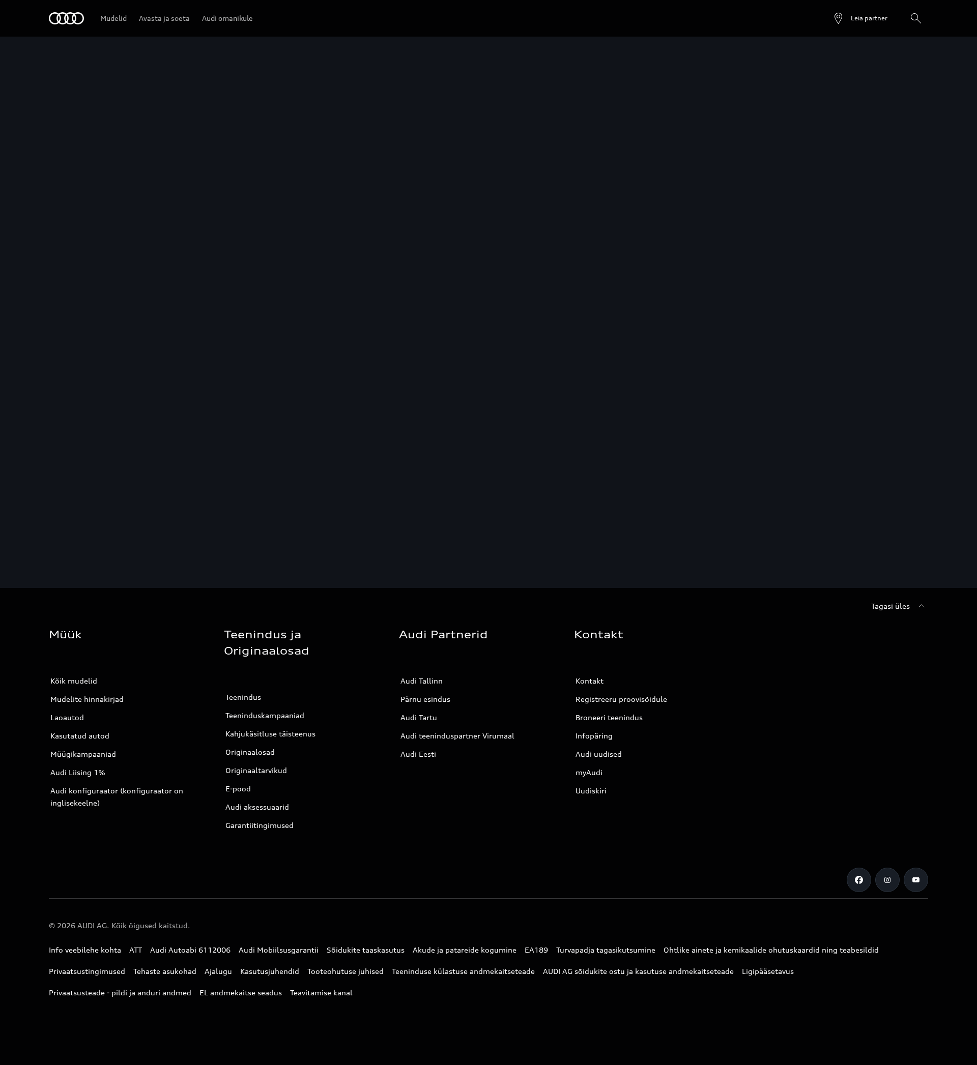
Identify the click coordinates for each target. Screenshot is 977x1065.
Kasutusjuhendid (269, 971)
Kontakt (590, 680)
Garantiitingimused (259, 825)
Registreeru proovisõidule (621, 699)
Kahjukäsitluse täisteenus (270, 733)
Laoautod (67, 717)
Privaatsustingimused (87, 971)
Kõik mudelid (73, 680)
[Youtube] (916, 880)
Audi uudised (599, 754)
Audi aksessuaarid (257, 807)
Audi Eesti (418, 754)
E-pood (238, 788)
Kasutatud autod (79, 735)
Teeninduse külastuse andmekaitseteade (463, 971)
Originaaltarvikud (256, 770)
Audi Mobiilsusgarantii (279, 949)
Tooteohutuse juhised (345, 971)
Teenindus (243, 697)
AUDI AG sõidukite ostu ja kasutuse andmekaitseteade (638, 971)
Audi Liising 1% (77, 772)
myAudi (589, 772)
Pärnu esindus (425, 699)
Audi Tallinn (421, 680)
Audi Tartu (418, 717)
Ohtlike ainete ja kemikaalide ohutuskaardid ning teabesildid (771, 949)
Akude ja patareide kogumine (464, 949)
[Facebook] (859, 880)
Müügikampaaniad (83, 754)
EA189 (536, 949)
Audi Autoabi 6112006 (190, 949)
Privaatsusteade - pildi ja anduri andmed (120, 992)
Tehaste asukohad (164, 971)
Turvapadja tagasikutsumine (605, 949)
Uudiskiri (591, 790)
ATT (135, 949)
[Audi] (66, 18)
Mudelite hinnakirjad (87, 699)
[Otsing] (916, 18)
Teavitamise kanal (321, 992)
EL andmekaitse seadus (240, 992)
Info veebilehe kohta (85, 949)
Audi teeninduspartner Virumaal (457, 735)
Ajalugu (218, 971)
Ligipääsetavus (768, 971)
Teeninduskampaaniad (264, 715)
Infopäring (594, 735)
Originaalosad (250, 752)
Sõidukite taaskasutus (366, 949)
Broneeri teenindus (609, 717)
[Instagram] (887, 880)
